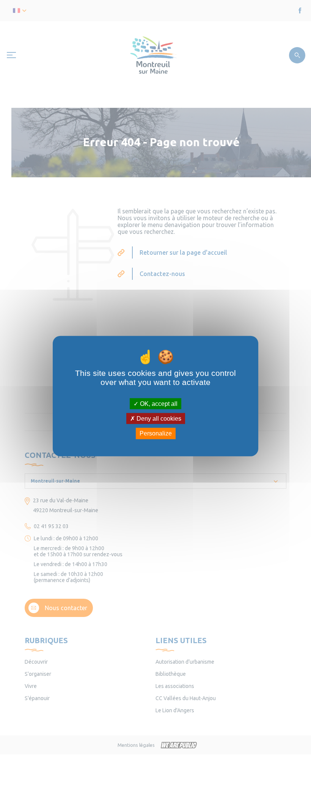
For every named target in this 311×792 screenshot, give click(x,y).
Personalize (156, 433)
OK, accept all (157, 404)
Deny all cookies (158, 418)
